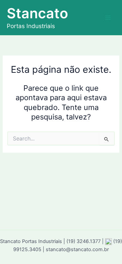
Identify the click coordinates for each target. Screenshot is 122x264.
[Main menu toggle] (108, 17)
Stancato (37, 13)
